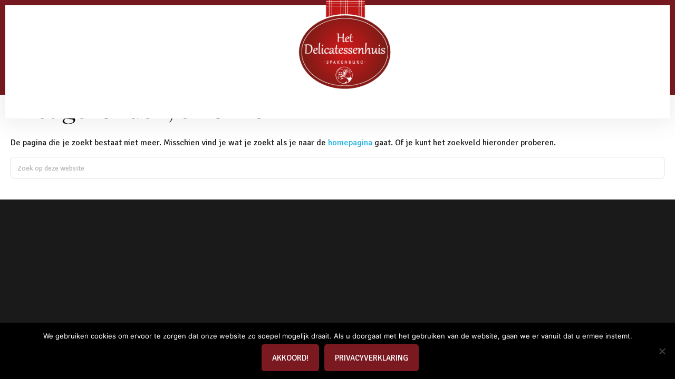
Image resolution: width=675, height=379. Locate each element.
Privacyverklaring (371, 358)
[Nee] (662, 351)
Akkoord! (290, 358)
